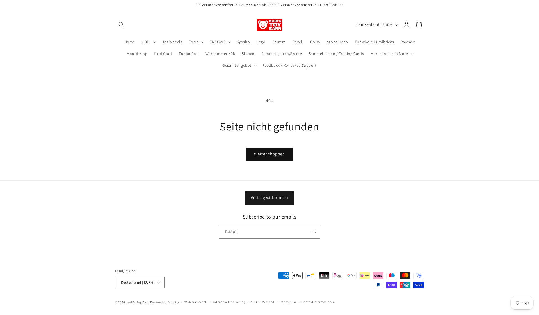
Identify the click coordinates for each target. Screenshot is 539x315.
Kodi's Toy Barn (138, 302)
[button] (121, 25)
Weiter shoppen (269, 154)
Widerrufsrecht (195, 302)
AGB (254, 302)
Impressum (288, 302)
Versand (268, 302)
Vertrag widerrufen (269, 198)
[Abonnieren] (313, 232)
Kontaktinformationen (318, 302)
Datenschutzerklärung (228, 302)
